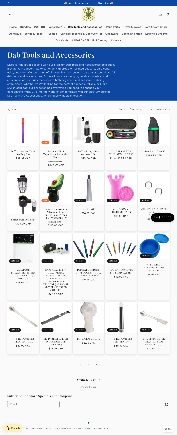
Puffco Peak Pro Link (23, 219)
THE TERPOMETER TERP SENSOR (121, 340)
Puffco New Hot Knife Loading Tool (23, 153)
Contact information (102, 428)
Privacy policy (52, 428)
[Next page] (96, 364)
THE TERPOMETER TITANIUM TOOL (23, 340)
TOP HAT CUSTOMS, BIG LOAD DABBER (121, 271)
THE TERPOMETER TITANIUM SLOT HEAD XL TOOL (154, 341)
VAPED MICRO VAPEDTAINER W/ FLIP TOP (154, 267)
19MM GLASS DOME (88, 338)
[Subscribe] (56, 404)
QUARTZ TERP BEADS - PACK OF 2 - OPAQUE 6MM (153, 212)
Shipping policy (84, 428)
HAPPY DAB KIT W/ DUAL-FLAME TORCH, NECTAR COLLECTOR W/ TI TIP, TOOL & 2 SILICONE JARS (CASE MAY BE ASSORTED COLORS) (56, 280)
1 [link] (80, 364)
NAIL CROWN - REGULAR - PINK (121, 210)
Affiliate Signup (88, 387)
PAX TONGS (88, 209)
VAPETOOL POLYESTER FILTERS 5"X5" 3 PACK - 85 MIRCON (23, 274)
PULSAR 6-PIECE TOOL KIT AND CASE (121, 153)
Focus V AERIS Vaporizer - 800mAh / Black (55, 154)
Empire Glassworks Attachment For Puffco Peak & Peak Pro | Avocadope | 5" (56, 213)
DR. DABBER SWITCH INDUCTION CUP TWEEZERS (55, 341)
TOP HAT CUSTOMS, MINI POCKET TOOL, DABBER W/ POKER (88, 272)
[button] (10, 14)
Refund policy (37, 428)
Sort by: (123, 109)
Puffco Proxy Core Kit (153, 151)
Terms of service (68, 428)
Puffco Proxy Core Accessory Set (88, 153)
